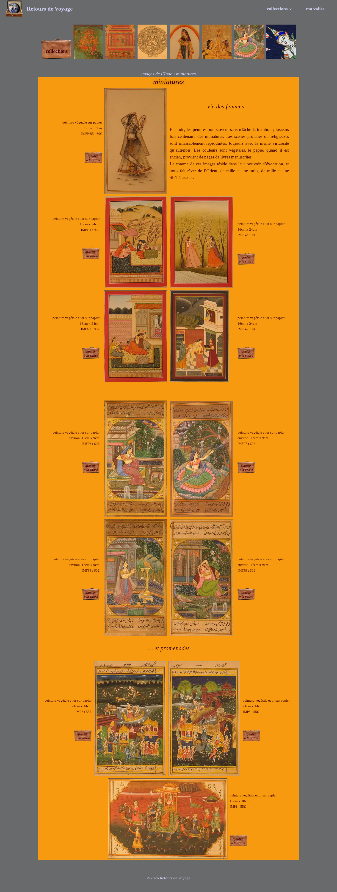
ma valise (315, 8)
